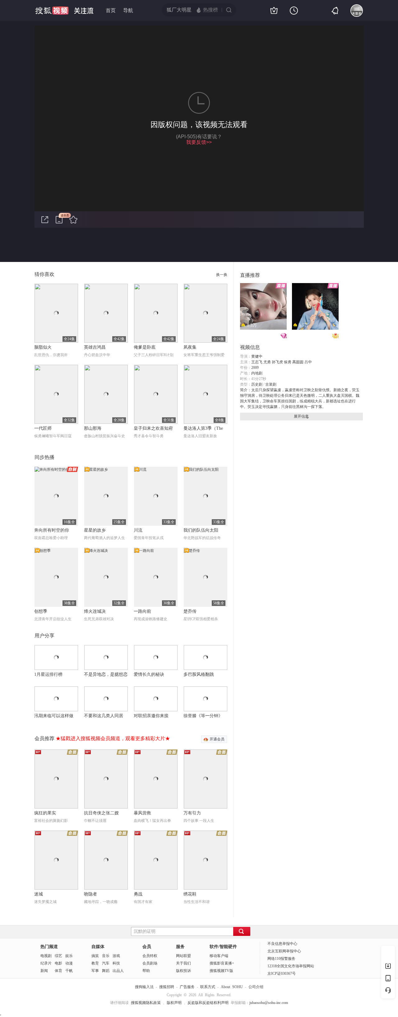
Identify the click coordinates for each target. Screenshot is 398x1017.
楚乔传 (190, 611)
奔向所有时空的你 (51, 530)
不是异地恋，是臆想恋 (105, 674)
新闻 (44, 971)
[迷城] (56, 860)
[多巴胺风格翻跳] (205, 657)
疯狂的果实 (45, 813)
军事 (95, 971)
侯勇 (287, 362)
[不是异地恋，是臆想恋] (106, 657)
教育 (95, 963)
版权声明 (174, 1003)
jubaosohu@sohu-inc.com (268, 1003)
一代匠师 (43, 428)
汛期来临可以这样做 (53, 715)
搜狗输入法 (144, 987)
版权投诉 (183, 971)
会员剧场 (149, 963)
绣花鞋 (190, 894)
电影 (58, 963)
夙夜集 (190, 347)
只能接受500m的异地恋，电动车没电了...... (310, 335)
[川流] (156, 496)
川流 (138, 530)
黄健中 (256, 356)
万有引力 (192, 813)
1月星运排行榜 (48, 674)
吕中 (308, 362)
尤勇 (267, 362)
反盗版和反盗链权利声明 (208, 1003)
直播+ (229, 963)
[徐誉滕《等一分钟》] (205, 698)
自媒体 (97, 946)
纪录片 (46, 963)
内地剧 (256, 373)
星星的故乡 (95, 530)
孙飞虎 (277, 362)
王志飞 (256, 362)
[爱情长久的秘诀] (156, 657)
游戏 (116, 956)
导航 (128, 10)
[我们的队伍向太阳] (205, 496)
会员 (146, 946)
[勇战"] (156, 860)
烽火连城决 (95, 611)
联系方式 (207, 987)
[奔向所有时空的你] (56, 496)
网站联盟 (183, 956)
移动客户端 (219, 956)
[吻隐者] (106, 860)
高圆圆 (297, 362)
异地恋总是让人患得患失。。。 (258, 335)
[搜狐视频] (52, 10)
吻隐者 (90, 894)
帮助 (146, 971)
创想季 (40, 611)
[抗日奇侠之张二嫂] (106, 779)
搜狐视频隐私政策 (146, 1003)
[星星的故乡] (106, 496)
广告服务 (187, 987)
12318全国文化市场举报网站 (290, 966)
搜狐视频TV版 (221, 971)
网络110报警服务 (281, 958)
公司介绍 (255, 987)
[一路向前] (156, 577)
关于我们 (183, 963)
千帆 (69, 971)
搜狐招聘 (166, 987)
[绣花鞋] (205, 860)
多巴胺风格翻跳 (198, 674)
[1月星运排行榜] (56, 657)
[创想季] (56, 577)
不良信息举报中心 (282, 943)
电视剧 (46, 956)
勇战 (138, 894)
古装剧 (270, 384)
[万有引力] (205, 779)
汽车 (105, 963)
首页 (111, 10)
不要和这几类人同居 (103, 715)
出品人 (118, 971)
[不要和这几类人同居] (106, 698)
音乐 (105, 956)
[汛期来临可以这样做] (56, 698)
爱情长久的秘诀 (149, 674)
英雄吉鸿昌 (95, 347)
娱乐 (69, 956)
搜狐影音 (217, 963)
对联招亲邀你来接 (151, 715)
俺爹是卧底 (144, 347)
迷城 (38, 894)
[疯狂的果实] (56, 779)
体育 (58, 971)
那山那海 (92, 428)
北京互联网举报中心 (284, 951)
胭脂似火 (43, 347)
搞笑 (95, 956)
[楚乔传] (205, 577)
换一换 (221, 275)
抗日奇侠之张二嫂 (101, 813)
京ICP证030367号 (281, 973)
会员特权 (149, 956)
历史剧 (256, 384)
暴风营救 (142, 813)
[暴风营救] (156, 779)
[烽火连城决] (106, 577)
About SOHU (232, 987)
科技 (116, 963)
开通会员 (217, 739)
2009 (255, 367)
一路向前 (142, 611)
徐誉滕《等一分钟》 (203, 715)
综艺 (58, 956)
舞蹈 (105, 971)
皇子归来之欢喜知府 (153, 428)
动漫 (69, 963)
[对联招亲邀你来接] (156, 698)
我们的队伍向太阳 (200, 530)
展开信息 (301, 416)
